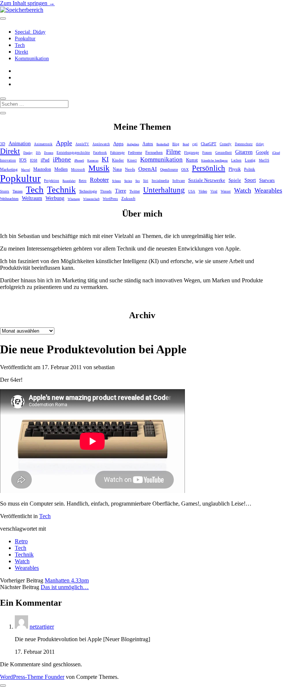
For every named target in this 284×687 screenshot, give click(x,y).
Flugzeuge (191, 152)
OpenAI (147, 169)
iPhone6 (79, 160)
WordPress (110, 199)
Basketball (162, 144)
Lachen (236, 160)
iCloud (276, 152)
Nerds (130, 169)
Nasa (117, 169)
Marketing (9, 169)
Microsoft (78, 169)
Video (203, 191)
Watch (242, 190)
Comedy (225, 144)
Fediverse (135, 152)
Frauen (207, 152)
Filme (173, 151)
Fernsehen (154, 152)
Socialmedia (160, 181)
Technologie (88, 191)
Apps (118, 143)
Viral (213, 191)
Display (28, 152)
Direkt (21, 52)
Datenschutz (244, 144)
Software (178, 181)
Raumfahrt (68, 181)
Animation (20, 143)
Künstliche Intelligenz (214, 160)
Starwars (267, 180)
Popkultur (25, 38)
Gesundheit (223, 152)
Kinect (132, 160)
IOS (23, 160)
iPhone (62, 159)
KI (105, 159)
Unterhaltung (164, 190)
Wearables (268, 190)
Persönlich (208, 168)
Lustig (250, 160)
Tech (20, 45)
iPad (45, 160)
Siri (145, 181)
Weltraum (32, 198)
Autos (147, 144)
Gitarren (244, 152)
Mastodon (42, 169)
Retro (83, 181)
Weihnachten (9, 199)
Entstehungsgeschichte (73, 152)
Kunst (192, 160)
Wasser (226, 191)
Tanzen (18, 191)
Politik (249, 169)
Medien (61, 169)
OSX (185, 169)
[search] (3, 99)
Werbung (54, 198)
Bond (186, 144)
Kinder (118, 160)
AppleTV (82, 144)
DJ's (38, 152)
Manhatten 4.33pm (67, 580)
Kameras (92, 160)
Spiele (235, 180)
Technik (61, 189)
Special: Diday (30, 32)
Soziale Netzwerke (206, 180)
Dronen (48, 152)
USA (191, 191)
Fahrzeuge (117, 152)
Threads (106, 191)
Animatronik (43, 144)
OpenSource (169, 169)
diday (260, 144)
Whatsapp (74, 199)
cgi (194, 144)
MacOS (264, 160)
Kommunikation (32, 58)
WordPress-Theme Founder (32, 677)
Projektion (51, 181)
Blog (175, 144)
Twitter (134, 191)
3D (2, 144)
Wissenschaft (91, 199)
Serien (128, 181)
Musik (98, 168)
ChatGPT (208, 144)
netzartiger (42, 626)
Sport (250, 180)
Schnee (116, 181)
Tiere (120, 191)
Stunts (4, 191)
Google (262, 152)
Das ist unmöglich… (65, 587)
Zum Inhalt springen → (27, 3)
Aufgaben (133, 144)
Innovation (8, 160)
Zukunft (128, 198)
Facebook (100, 152)
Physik (235, 169)
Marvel (25, 169)
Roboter (99, 180)
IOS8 (33, 160)
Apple (64, 143)
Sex (137, 181)
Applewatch (101, 144)
